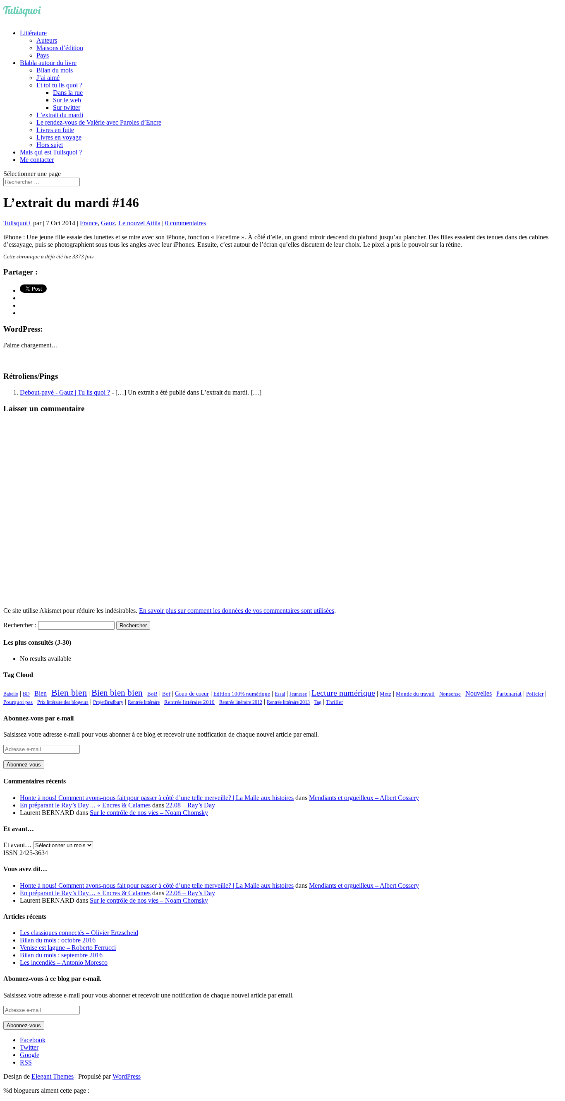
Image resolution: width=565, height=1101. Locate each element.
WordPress (127, 1076)
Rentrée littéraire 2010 (189, 702)
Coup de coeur (192, 693)
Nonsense (450, 694)
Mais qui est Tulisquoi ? (51, 152)
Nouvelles (478, 693)
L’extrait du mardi (59, 114)
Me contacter (37, 159)
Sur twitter (66, 107)
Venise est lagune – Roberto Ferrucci (68, 947)
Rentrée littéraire (144, 702)
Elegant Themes (52, 1076)
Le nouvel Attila (139, 222)
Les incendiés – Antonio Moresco (64, 962)
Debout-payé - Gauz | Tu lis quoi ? (65, 392)
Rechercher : (19, 625)
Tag (317, 702)
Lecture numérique (343, 692)
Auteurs (46, 40)
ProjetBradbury (108, 702)
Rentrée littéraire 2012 (240, 702)
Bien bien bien (117, 693)
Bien (40, 693)
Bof (166, 694)
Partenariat (509, 693)
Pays (42, 55)
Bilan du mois (54, 70)
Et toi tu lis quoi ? (59, 85)
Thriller (334, 702)
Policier (534, 694)
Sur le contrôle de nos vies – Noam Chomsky (149, 812)
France (89, 222)
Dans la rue (68, 92)
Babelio (10, 694)
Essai (280, 694)
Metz (385, 694)
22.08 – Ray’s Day (190, 805)
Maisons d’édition (59, 47)
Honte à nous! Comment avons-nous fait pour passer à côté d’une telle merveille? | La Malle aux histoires (157, 797)
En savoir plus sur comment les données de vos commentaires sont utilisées (236, 610)
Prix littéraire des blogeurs (63, 702)
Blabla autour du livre (48, 62)
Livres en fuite (55, 129)
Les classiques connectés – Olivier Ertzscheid (79, 932)
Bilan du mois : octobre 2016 (58, 940)
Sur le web (67, 100)
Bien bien (69, 692)
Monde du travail (415, 694)
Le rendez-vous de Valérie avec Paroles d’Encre (98, 122)
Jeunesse (298, 694)
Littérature (33, 32)
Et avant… (17, 844)
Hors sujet (49, 144)
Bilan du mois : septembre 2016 (61, 955)
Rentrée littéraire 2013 (288, 702)
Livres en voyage (58, 137)
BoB (152, 694)
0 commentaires (185, 222)
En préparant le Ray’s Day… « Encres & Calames (85, 805)
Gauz (108, 222)
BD (26, 694)
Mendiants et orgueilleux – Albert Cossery (364, 797)
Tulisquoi (15, 222)
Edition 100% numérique (241, 694)
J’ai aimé (48, 77)
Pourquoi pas (18, 702)
